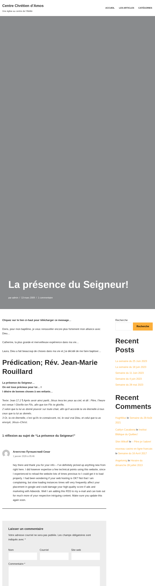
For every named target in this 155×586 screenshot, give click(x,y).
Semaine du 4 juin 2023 (128, 378)
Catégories (145, 8)
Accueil (110, 8)
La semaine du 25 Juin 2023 (131, 361)
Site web (76, 549)
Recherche (121, 320)
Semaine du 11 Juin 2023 (129, 373)
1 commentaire (45, 297)
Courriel (44, 549)
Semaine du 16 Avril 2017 (132, 453)
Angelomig (121, 460)
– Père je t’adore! (141, 441)
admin (15, 297)
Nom (11, 549)
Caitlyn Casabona (125, 429)
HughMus (120, 417)
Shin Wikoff (121, 441)
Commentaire (16, 563)
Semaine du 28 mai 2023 (129, 384)
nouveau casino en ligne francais (133, 448)
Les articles (126, 8)
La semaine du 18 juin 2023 (130, 367)
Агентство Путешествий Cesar (31, 451)
